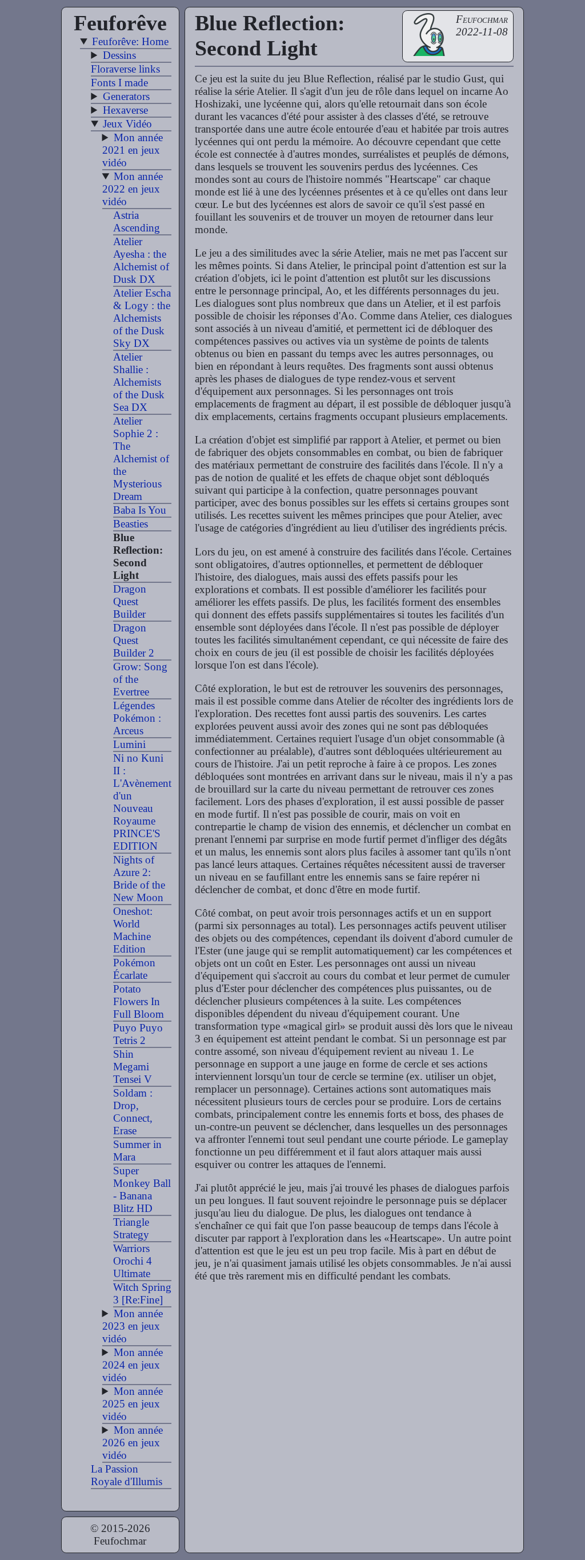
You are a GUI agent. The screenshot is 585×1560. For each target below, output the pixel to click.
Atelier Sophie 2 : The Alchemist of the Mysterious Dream (141, 458)
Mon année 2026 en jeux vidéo (132, 1442)
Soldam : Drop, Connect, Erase (133, 1112)
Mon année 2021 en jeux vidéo (132, 150)
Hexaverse (125, 110)
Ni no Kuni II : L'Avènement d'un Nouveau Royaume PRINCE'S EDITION (142, 802)
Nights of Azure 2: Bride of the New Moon (139, 878)
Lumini (129, 744)
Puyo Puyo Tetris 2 (138, 1034)
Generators (126, 96)
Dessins (119, 55)
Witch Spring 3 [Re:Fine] (142, 1293)
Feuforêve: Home (130, 41)
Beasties (130, 524)
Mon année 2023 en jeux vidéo (132, 1326)
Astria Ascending (136, 221)
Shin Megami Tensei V (132, 1066)
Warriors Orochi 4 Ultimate (132, 1260)
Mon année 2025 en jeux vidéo (132, 1403)
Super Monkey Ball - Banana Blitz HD (142, 1189)
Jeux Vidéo (127, 124)
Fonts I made (119, 83)
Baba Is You (139, 510)
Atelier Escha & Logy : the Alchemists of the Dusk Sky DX (142, 318)
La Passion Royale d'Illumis (126, 1475)
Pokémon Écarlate (134, 969)
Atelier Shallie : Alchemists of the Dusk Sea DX (139, 382)
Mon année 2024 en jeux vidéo (132, 1364)
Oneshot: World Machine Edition (133, 930)
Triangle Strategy (131, 1228)
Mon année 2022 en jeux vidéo (132, 188)
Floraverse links (125, 69)
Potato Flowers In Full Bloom (138, 1001)
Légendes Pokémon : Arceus (137, 718)
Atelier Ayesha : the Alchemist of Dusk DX (141, 260)
